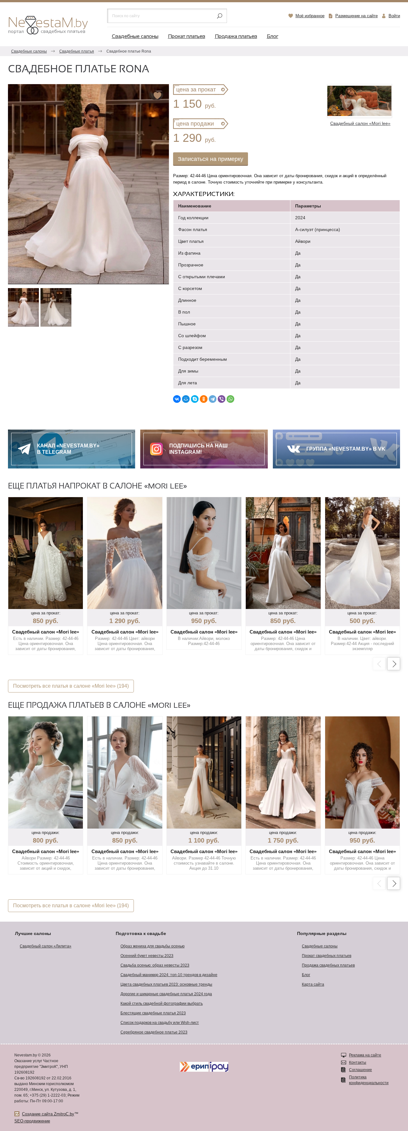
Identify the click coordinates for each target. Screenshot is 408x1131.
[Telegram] (212, 399)
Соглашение (360, 1070)
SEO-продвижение (32, 1121)
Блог (272, 36)
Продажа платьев (236, 36)
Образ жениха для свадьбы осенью (152, 946)
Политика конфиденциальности (369, 1080)
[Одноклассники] (204, 399)
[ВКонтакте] (177, 399)
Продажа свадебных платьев (328, 965)
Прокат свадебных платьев (326, 955)
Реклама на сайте (365, 1055)
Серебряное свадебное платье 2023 (153, 1032)
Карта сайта (313, 984)
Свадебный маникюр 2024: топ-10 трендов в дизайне (168, 975)
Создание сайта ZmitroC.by (48, 1114)
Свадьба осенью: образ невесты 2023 (154, 965)
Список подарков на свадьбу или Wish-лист (159, 1022)
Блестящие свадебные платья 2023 (153, 1013)
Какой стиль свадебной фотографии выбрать (161, 1003)
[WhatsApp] (230, 399)
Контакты (357, 1062)
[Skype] (195, 399)
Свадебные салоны (135, 36)
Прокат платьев (186, 36)
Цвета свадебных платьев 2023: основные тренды (166, 984)
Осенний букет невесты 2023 (146, 955)
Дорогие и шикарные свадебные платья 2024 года (166, 994)
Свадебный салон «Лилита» (45, 946)
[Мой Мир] (186, 399)
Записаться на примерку (210, 159)
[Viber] (221, 399)
